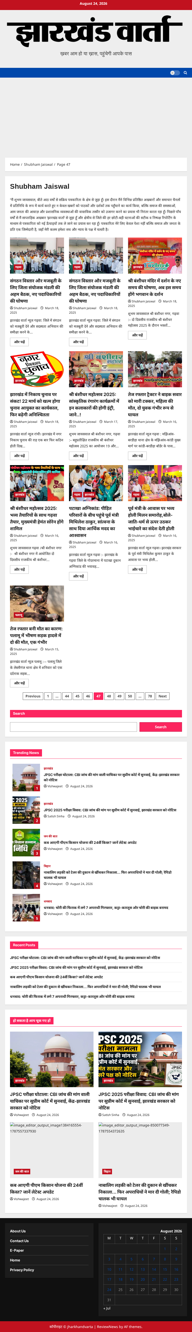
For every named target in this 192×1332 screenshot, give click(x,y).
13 (143, 1269)
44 (67, 696)
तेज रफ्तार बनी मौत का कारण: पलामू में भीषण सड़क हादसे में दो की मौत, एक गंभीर (36, 635)
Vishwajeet (55, 786)
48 (109, 696)
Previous (33, 696)
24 (109, 1289)
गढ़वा (18, 267)
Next (162, 696)
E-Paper (17, 1250)
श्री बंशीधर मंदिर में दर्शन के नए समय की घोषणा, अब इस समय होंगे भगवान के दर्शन (154, 287)
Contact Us (19, 1241)
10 (109, 1269)
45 (78, 696)
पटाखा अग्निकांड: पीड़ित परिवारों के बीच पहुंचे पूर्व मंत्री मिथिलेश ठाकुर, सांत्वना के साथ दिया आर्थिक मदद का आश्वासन (94, 522)
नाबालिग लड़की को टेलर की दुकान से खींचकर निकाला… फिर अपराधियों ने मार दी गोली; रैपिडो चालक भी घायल (26, 875)
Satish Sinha (56, 816)
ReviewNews (107, 1326)
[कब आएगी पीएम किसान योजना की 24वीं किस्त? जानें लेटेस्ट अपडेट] (52, 1150)
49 (120, 696)
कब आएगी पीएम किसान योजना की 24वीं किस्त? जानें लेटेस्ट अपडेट (26, 842)
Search (19, 713)
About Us (18, 1231)
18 (120, 1279)
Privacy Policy (22, 1270)
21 (154, 1279)
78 (150, 696)
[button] (185, 73)
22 (165, 1279)
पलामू (18, 615)
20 (143, 1279)
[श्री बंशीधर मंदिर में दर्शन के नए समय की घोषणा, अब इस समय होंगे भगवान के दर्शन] (155, 256)
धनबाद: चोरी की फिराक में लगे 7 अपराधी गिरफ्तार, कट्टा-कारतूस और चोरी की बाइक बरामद (26, 907)
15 (165, 1269)
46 (88, 696)
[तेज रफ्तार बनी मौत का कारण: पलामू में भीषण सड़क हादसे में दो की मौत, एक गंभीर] (37, 604)
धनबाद (48, 901)
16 (176, 1269)
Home (15, 1260)
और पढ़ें (21, 342)
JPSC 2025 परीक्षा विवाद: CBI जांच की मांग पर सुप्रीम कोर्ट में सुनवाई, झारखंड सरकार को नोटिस (26, 810)
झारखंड (137, 267)
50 (130, 696)
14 (154, 1269)
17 (109, 1279)
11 (120, 1269)
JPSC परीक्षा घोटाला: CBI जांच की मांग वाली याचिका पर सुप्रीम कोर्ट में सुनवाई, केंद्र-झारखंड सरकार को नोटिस (26, 777)
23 (176, 1279)
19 (132, 1279)
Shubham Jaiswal (25, 308)
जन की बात (50, 836)
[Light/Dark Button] (175, 72)
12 (132, 1269)
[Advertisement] (96, 115)
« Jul (107, 1308)
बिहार (47, 866)
